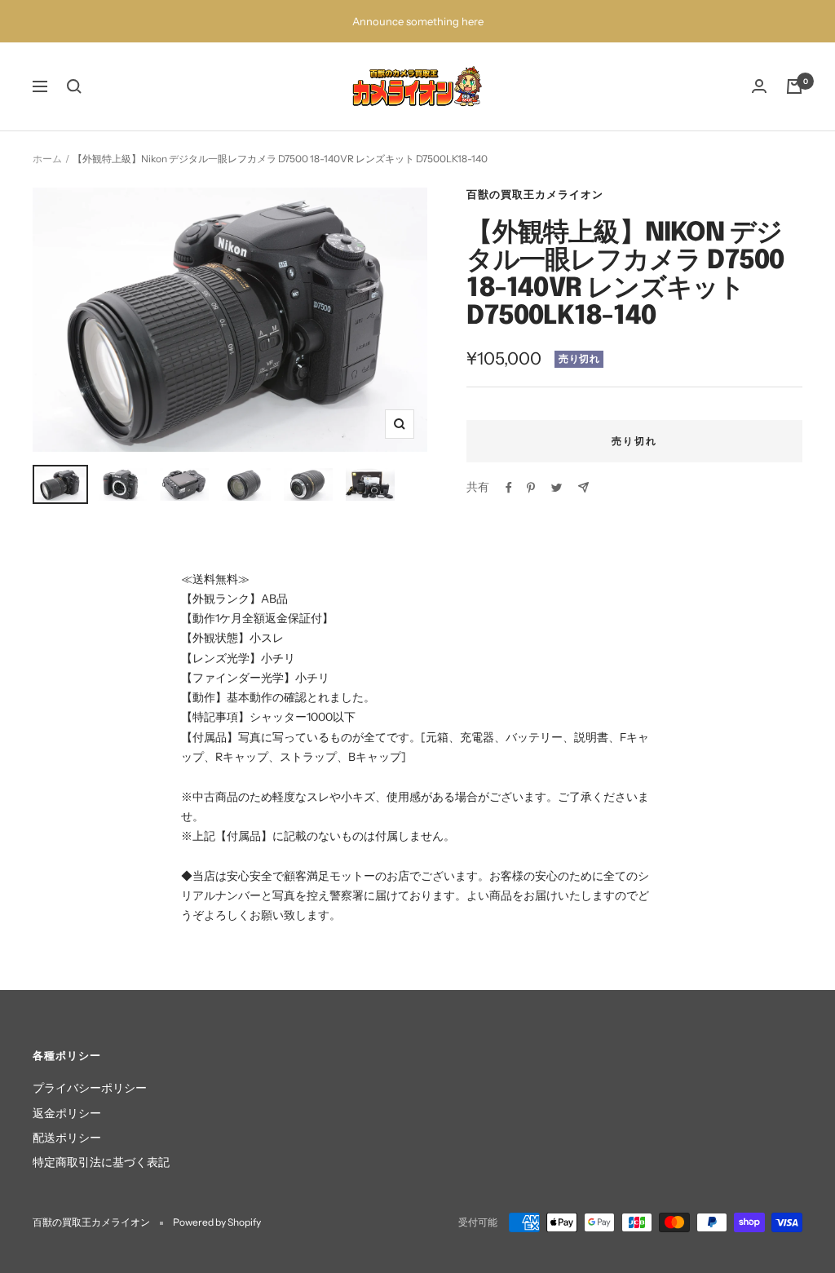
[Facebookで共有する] (509, 487)
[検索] (74, 86)
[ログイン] (759, 86)
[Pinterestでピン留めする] (531, 487)
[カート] (794, 86)
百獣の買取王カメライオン (534, 194)
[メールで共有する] (583, 487)
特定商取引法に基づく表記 (101, 1162)
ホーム (47, 158)
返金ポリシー (67, 1113)
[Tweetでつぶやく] (556, 487)
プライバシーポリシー (90, 1088)
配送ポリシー (67, 1137)
